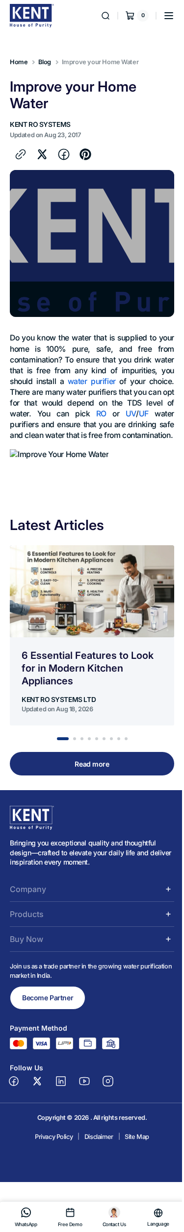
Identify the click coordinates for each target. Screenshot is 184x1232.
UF (162, 413)
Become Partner (47, 1009)
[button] (161, 15)
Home (18, 62)
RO (124, 413)
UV (149, 413)
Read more (88, 775)
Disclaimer (94, 1147)
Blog (44, 62)
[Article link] (92, 646)
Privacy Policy (50, 1147)
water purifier (111, 381)
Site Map (133, 1147)
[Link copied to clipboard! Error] (20, 154)
